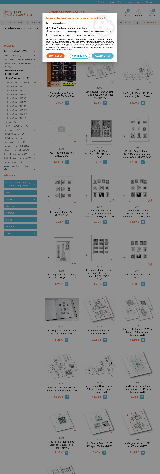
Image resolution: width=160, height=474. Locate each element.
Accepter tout (104, 56)
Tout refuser (81, 56)
